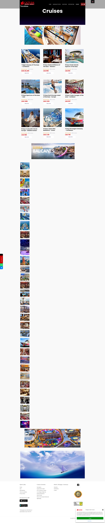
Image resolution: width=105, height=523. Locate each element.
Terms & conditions (23, 491)
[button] (102, 509)
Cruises (77, 4)
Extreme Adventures (40, 493)
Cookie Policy (89, 520)
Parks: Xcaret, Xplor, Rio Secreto (43, 496)
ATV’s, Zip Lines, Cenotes (41, 490)
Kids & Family (39, 495)
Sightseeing (39, 498)
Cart (20, 488)
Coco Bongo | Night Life (41, 491)
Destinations (71, 4)
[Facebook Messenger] (1, 267)
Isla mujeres (39, 487)
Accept (90, 518)
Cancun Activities (57, 4)
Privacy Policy (22, 493)
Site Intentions (22, 490)
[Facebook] (78, 485)
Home (50, 4)
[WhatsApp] (1, 264)
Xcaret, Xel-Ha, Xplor (41, 488)
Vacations (24, 6)
